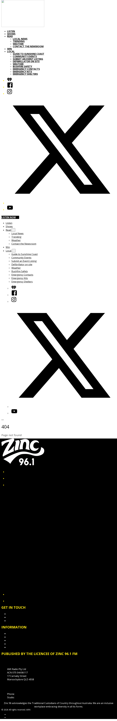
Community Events (25, 56)
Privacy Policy (14, 633)
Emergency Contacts (26, 69)
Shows (11, 33)
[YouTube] (10, 209)
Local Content (14, 647)
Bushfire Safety (22, 66)
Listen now (8, 217)
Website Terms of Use (19, 643)
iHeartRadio (12, 717)
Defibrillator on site (26, 61)
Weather (18, 43)
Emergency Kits (22, 71)
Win (9, 48)
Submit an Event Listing (28, 59)
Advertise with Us (16, 617)
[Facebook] (10, 87)
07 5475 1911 (22, 694)
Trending (19, 41)
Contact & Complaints (18, 613)
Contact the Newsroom (28, 46)
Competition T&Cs (17, 637)
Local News (20, 38)
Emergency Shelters (25, 74)
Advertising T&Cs (16, 640)
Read (10, 36)
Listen (11, 31)
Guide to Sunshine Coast (28, 53)
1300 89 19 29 (22, 697)
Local (11, 51)
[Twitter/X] (61, 203)
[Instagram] (9, 93)
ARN (9, 714)
